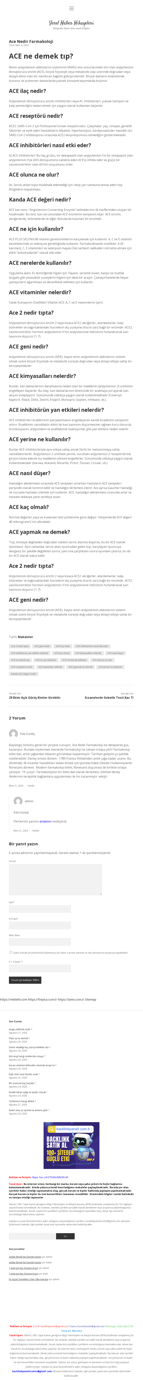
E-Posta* (13, 918)
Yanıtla (30, 785)
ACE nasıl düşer (115, 653)
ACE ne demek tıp (20, 660)
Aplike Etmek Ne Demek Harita (25, 1256)
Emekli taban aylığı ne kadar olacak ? (28, 1092)
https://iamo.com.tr (71, 999)
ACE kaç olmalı (61, 653)
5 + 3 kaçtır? (16, 961)
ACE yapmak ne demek (81, 667)
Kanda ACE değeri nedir (23, 673)
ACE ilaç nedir (63, 646)
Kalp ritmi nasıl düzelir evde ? (24, 1074)
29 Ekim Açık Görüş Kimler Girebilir (35, 698)
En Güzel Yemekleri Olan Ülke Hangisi (28, 1279)
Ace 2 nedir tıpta (19, 646)
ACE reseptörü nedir (22, 667)
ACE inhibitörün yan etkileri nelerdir (29, 653)
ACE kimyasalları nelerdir (88, 653)
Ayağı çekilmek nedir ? (20, 1029)
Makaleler (25, 637)
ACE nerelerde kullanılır (74, 660)
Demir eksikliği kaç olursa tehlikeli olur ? (29, 1047)
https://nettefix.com (13, 999)
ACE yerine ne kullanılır (110, 667)
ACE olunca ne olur (102, 660)
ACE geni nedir (42, 646)
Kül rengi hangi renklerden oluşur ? (27, 1056)
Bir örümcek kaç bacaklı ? (22, 1083)
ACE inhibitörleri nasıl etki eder (92, 646)
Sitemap (90, 999)
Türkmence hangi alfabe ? (22, 1101)
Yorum (12, 861)
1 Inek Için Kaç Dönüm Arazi (23, 1268)
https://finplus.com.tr (42, 999)
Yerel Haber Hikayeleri (71, 23)
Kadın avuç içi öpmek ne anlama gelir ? (29, 1110)
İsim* (12, 902)
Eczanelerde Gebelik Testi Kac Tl (109, 698)
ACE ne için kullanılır (46, 660)
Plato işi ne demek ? (19, 1038)
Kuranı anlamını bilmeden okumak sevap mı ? (32, 1065)
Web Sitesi (14, 935)
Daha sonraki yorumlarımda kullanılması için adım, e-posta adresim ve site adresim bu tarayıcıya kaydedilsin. (70, 952)
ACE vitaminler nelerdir (51, 667)
